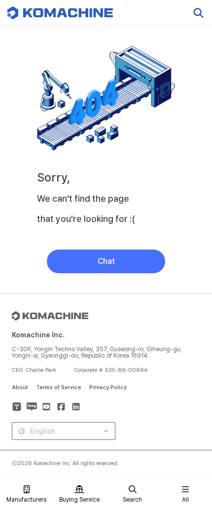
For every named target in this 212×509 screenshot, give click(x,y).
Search (132, 499)
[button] (193, 424)
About (20, 387)
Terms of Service (58, 387)
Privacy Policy (108, 387)
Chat (106, 261)
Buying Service (79, 499)
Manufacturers (26, 499)
